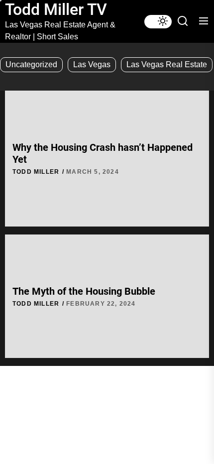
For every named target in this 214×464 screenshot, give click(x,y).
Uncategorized (31, 64)
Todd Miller (35, 171)
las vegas (91, 64)
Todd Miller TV (56, 9)
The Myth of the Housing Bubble (83, 291)
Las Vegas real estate (166, 64)
